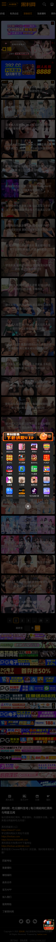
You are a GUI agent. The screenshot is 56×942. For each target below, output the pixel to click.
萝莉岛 (46, 496)
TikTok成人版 (34, 496)
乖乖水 (34, 452)
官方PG (9, 463)
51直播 (21, 485)
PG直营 (34, 474)
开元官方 (22, 474)
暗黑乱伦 (34, 485)
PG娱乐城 (46, 452)
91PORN (22, 496)
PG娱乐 (9, 474)
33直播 (9, 485)
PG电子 (46, 463)
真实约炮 (9, 452)
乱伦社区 (9, 496)
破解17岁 (46, 485)
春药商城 (22, 452)
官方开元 (34, 463)
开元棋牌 (22, 463)
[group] (49, 925)
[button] (46, 928)
